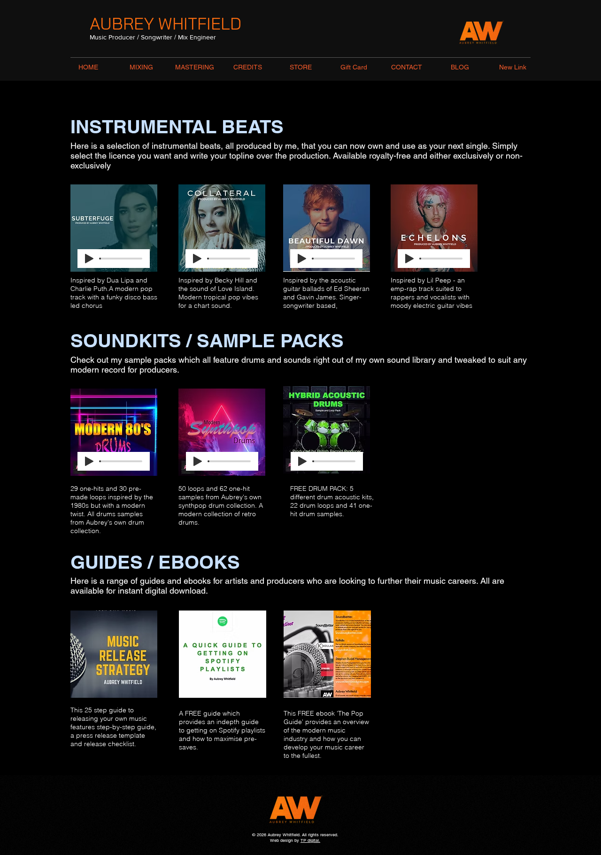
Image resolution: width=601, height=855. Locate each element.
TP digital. (310, 840)
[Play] (89, 258)
